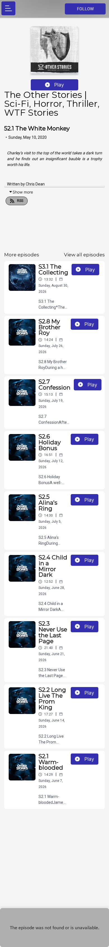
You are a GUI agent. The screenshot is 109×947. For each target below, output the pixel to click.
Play (59, 85)
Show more (23, 192)
